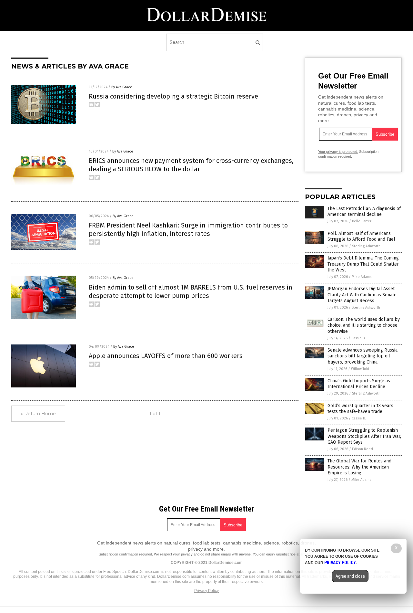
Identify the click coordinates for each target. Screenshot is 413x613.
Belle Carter (361, 221)
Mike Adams (361, 277)
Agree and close (350, 576)
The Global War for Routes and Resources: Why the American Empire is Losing (359, 466)
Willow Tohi (360, 369)
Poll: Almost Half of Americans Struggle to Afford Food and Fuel (361, 236)
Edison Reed (362, 449)
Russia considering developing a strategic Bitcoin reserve (173, 96)
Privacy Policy (206, 590)
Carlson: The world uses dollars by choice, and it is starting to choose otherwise (363, 325)
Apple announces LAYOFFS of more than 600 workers (166, 356)
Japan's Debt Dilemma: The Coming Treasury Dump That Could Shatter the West (363, 263)
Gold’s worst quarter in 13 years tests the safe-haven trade (360, 408)
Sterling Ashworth (366, 246)
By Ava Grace (121, 87)
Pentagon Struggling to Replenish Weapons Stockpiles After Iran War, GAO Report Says (364, 436)
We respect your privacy (173, 554)
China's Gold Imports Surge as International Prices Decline (358, 383)
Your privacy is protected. (338, 151)
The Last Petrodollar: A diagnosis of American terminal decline (364, 211)
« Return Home (38, 414)
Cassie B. (358, 338)
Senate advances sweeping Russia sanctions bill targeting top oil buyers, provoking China (362, 356)
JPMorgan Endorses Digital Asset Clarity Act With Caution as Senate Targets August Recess (362, 294)
